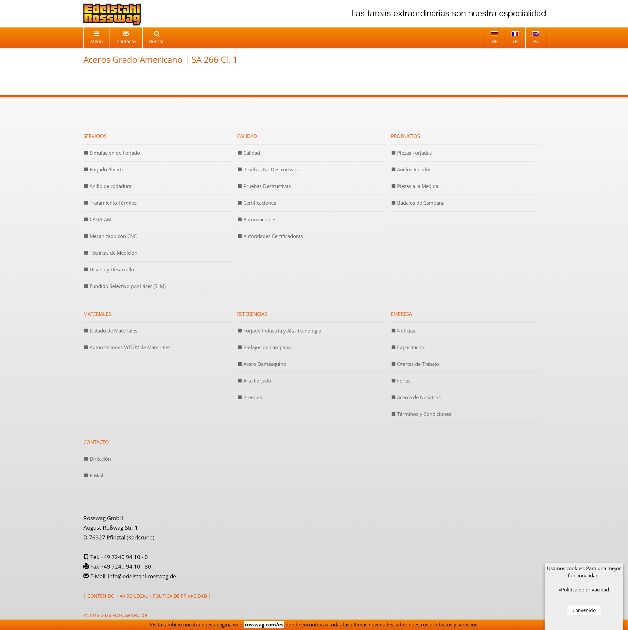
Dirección (99, 458)
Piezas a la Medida (417, 186)
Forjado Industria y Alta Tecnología (281, 330)
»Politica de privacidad (584, 589)
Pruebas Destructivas (266, 186)
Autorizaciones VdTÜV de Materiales (129, 347)
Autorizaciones (259, 219)
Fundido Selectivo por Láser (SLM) (127, 286)
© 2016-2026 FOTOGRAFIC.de (115, 615)
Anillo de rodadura (109, 186)
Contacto (96, 442)
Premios (252, 397)
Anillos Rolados (413, 169)
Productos (405, 136)
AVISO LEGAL (134, 596)
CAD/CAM (99, 219)
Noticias (405, 330)
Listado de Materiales (112, 330)
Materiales (97, 314)
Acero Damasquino (264, 364)
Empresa (401, 314)
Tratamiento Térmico (112, 202)
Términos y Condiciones (423, 414)
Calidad (247, 136)
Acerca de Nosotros (418, 397)
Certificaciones (259, 202)
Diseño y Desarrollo (111, 269)
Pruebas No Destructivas (270, 169)
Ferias (403, 380)
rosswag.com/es (264, 624)
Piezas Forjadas (414, 152)
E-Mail (95, 475)
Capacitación (411, 347)
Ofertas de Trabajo (417, 364)
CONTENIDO (100, 596)
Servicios (95, 136)
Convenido (584, 610)
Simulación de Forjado (114, 152)
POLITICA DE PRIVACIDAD (180, 596)
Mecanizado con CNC (112, 236)
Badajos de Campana (420, 202)
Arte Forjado (256, 380)
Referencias (252, 314)
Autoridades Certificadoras (272, 236)
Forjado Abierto (106, 169)
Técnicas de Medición (112, 252)
